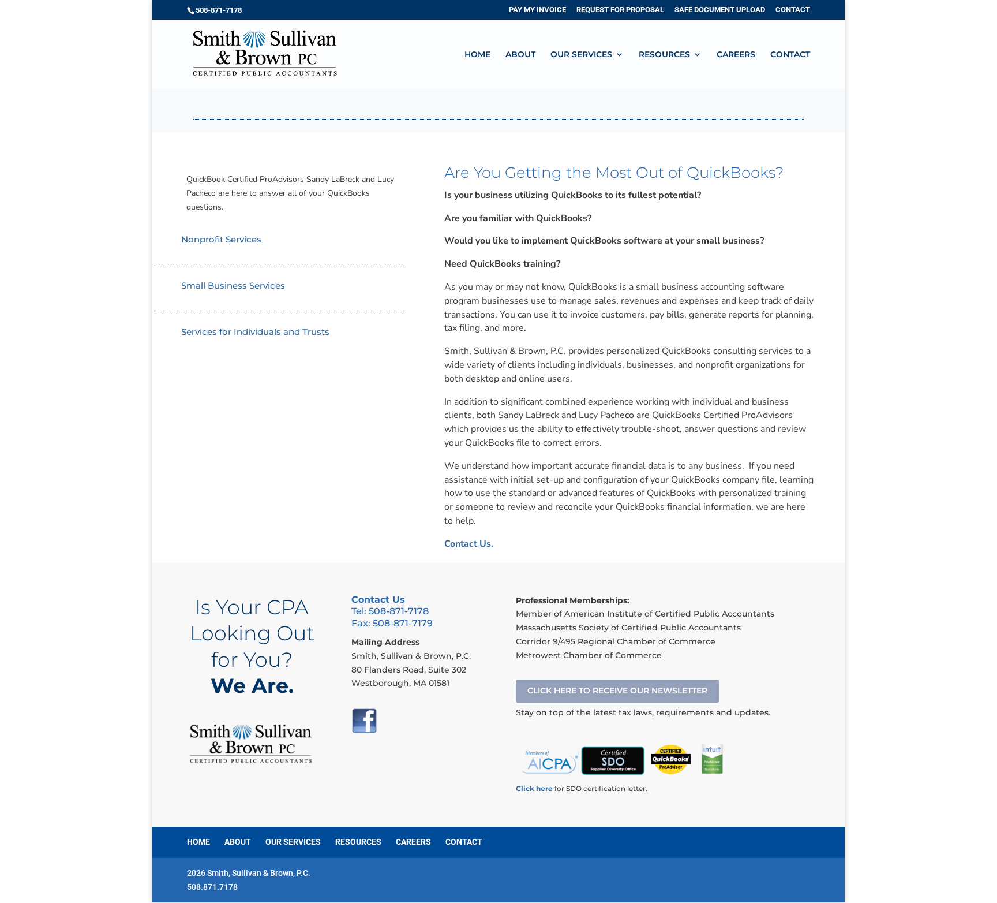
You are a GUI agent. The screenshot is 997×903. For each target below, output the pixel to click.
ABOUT (520, 54)
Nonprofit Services (221, 239)
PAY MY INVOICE (537, 10)
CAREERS (736, 54)
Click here (534, 788)
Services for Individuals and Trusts (255, 331)
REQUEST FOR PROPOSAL (620, 10)
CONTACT (792, 10)
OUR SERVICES (581, 54)
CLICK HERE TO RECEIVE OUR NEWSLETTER (617, 690)
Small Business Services (233, 285)
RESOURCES (664, 54)
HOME (477, 54)
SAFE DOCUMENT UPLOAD (719, 10)
